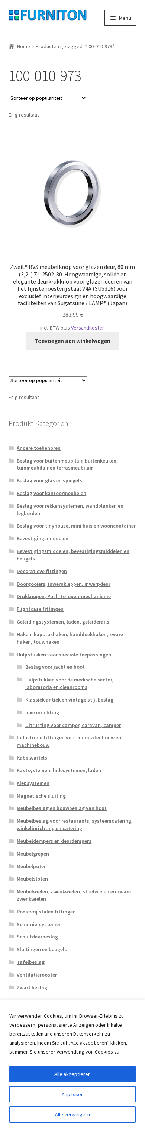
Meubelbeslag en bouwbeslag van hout (62, 808)
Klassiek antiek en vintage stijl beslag (69, 699)
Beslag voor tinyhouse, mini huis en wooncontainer (76, 525)
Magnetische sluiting (41, 795)
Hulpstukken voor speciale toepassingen (64, 654)
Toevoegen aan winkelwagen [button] (72, 340)
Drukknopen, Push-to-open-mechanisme (64, 596)
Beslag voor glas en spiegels (49, 480)
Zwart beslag (32, 987)
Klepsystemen (33, 783)
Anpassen (73, 1094)
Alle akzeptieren (72, 1074)
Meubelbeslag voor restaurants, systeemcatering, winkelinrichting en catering (75, 824)
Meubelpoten (32, 866)
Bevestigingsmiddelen (42, 538)
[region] (72, 1064)
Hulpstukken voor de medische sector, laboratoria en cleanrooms (69, 683)
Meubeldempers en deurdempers (54, 841)
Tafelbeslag (31, 962)
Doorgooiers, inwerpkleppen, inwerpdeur (63, 584)
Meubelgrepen (33, 853)
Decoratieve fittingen (42, 571)
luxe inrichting (42, 712)
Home (23, 46)
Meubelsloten (32, 878)
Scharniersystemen (39, 924)
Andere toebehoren (39, 448)
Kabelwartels (32, 757)
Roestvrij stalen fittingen (46, 911)
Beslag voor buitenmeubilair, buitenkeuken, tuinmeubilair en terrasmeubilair (67, 464)
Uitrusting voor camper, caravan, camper (73, 725)
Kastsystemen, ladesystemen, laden (59, 770)
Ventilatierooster (37, 974)
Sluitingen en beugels (42, 949)
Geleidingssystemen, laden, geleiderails (63, 621)
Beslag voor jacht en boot (55, 667)
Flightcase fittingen (40, 609)
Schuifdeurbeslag (37, 936)
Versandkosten (88, 327)
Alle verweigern (72, 1114)
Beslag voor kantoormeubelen (51, 493)
